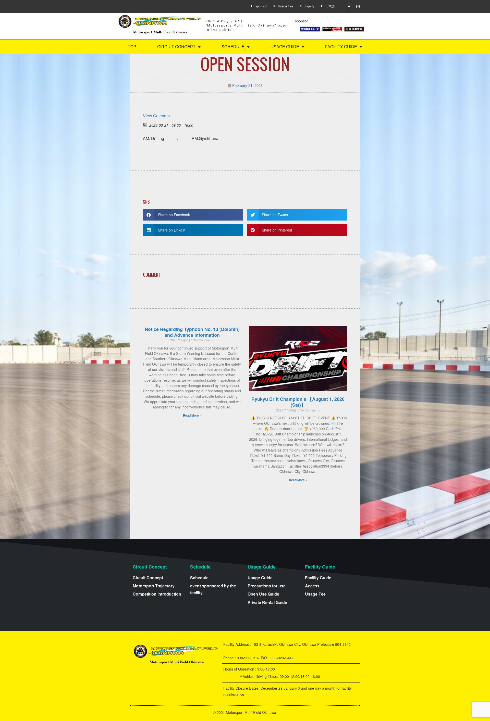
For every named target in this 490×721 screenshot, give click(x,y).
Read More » (192, 415)
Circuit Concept (176, 47)
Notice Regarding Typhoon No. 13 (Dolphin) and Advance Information (192, 332)
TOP (132, 47)
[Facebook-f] (349, 6)
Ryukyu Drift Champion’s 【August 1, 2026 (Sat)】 (298, 402)
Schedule (233, 47)
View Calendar (156, 116)
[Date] (145, 124)
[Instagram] (358, 6)
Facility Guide (341, 47)
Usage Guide (285, 47)
